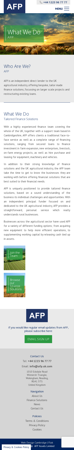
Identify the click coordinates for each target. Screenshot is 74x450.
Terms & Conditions (37, 420)
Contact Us (37, 408)
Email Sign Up (38, 339)
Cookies (37, 429)
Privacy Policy (37, 425)
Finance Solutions (37, 400)
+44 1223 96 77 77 (55, 2)
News (37, 404)
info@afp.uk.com (41, 366)
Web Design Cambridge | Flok (37, 442)
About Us (37, 396)
